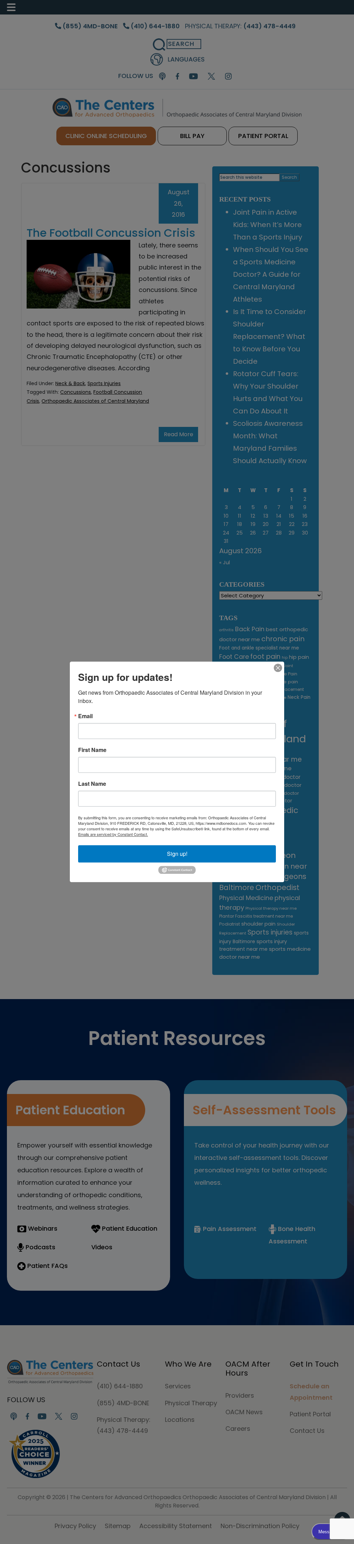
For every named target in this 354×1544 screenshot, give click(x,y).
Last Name (92, 783)
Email (85, 716)
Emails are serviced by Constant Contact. (113, 834)
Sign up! (177, 854)
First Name (92, 750)
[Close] (278, 668)
